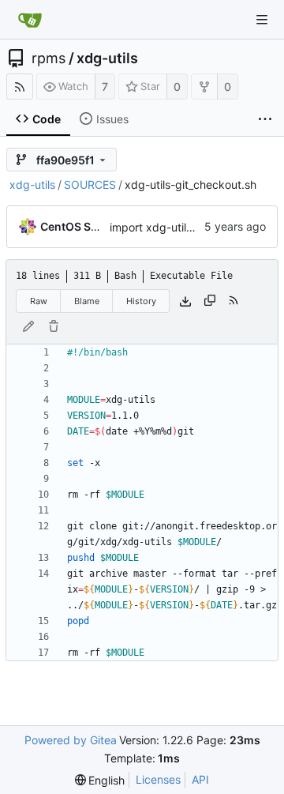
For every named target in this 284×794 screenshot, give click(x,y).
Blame (86, 301)
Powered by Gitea (70, 740)
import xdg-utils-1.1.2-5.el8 (179, 227)
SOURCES (90, 184)
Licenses (158, 779)
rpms (48, 58)
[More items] (265, 119)
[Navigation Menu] (262, 20)
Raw (38, 301)
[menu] (100, 780)
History (141, 301)
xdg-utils (107, 58)
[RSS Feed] (19, 86)
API (200, 779)
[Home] (30, 20)
